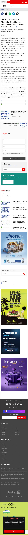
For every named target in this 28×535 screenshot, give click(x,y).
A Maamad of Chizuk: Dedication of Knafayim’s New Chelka (19, 217)
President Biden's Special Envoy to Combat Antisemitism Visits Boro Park (18, 113)
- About (2, 450)
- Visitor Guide (4, 448)
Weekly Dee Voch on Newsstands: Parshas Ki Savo (19, 229)
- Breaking (3, 430)
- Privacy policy (4, 459)
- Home (2, 443)
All (2, 195)
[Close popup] (23, 518)
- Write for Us (4, 452)
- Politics (3, 432)
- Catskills (3, 434)
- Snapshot (17, 432)
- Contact (3, 456)
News (7, 9)
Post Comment (14, 158)
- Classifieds (3, 446)
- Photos (16, 428)
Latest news (8, 195)
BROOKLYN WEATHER (13, 6)
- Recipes (17, 434)
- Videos (16, 430)
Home (2, 9)
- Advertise (3, 454)
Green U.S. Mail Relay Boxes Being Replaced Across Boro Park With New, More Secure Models (13, 483)
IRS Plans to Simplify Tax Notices (10, 123)
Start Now (8, 182)
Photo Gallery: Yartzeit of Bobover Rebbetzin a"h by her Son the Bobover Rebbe (13, 469)
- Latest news (4, 428)
